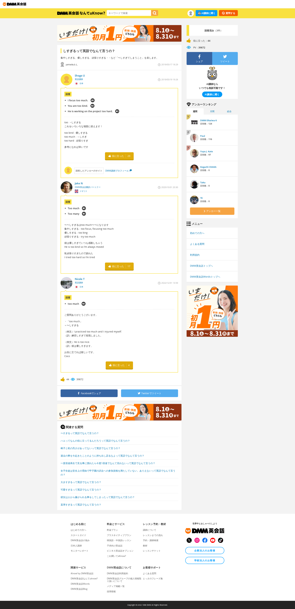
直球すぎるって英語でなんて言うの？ (81, 504)
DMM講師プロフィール (117, 170)
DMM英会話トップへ (201, 265)
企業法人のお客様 (204, 550)
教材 (145, 545)
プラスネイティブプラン (119, 535)
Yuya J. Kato (206, 151)
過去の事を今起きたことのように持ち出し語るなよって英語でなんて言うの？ (102, 455)
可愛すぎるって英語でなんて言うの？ (81, 489)
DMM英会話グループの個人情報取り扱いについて (124, 579)
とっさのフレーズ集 (153, 578)
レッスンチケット (152, 550)
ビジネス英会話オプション (120, 550)
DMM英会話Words (80, 583)
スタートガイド (78, 535)
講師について (149, 529)
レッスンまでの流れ (153, 535)
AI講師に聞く (208, 13)
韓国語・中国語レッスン (119, 540)
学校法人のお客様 (204, 560)
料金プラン (112, 529)
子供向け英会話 (114, 545)
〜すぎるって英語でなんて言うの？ (80, 433)
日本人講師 (76, 545)
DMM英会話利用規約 (117, 573)
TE (201, 197)
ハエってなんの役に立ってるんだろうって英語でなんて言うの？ (95, 440)
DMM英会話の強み (80, 540)
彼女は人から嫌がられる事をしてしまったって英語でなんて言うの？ (98, 497)
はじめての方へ (78, 529)
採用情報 (111, 591)
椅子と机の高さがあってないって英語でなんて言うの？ (90, 448)
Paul (202, 135)
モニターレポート (79, 550)
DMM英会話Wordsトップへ (205, 276)
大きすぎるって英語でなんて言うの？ (81, 482)
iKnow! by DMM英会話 (82, 573)
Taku (202, 182)
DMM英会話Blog (79, 588)
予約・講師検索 (150, 540)
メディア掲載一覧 (116, 586)
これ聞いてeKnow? (116, 556)
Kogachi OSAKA (208, 166)
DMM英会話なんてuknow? (84, 578)
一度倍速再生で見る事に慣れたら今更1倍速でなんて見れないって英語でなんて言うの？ (108, 463)
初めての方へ (197, 233)
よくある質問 (197, 244)
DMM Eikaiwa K (208, 120)
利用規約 (195, 254)
